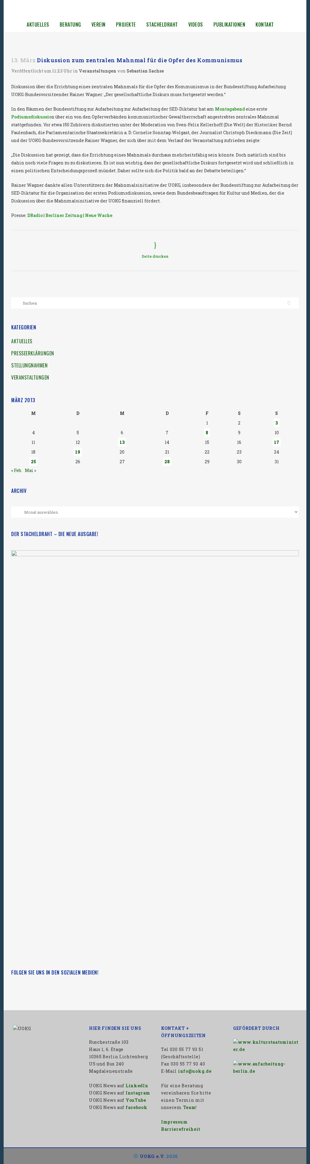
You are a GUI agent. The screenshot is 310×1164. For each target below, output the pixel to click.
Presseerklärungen (32, 353)
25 (33, 461)
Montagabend (230, 109)
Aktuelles (21, 341)
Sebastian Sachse (145, 71)
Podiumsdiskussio (31, 117)
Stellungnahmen (29, 365)
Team (189, 1107)
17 (276, 442)
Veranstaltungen (97, 71)
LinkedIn (137, 1085)
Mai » (30, 470)
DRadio (35, 215)
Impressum (174, 1122)
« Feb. (16, 470)
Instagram (138, 1093)
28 (167, 461)
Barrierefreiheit (180, 1129)
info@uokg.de (194, 1071)
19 (77, 452)
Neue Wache (98, 215)
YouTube (136, 1100)
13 (122, 442)
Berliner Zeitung (63, 215)
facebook (136, 1107)
